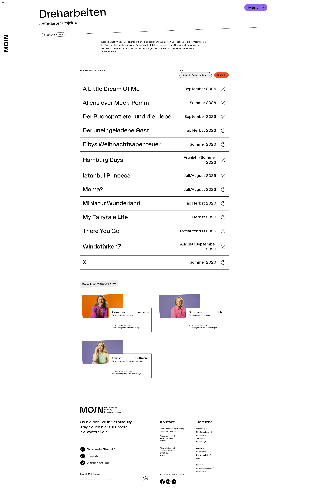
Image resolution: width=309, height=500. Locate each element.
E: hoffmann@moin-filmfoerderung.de (127, 374)
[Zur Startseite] (6, 43)
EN (2, 2)
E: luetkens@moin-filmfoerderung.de (126, 328)
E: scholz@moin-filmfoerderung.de (203, 328)
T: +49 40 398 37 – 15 (198, 326)
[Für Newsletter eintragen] (145, 478)
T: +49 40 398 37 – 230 (121, 326)
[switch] (97, 449)
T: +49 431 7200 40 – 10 (122, 371)
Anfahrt (163, 441)
